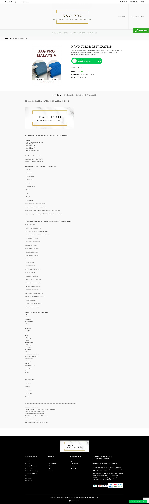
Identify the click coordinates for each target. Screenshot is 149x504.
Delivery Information (31, 466)
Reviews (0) (69, 95)
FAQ (26, 475)
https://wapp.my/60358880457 (34, 161)
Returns (72, 466)
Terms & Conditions (31, 473)
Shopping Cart (133, 1)
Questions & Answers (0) (86, 95)
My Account (123, 1)
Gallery (27, 461)
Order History (74, 463)
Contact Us (28, 480)
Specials (50, 468)
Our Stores (28, 478)
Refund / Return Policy (31, 471)
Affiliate (50, 466)
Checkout (141, 1)
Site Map (50, 471)
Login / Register (121, 16)
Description (57, 95)
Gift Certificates (52, 463)
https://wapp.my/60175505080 (34, 159)
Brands (50, 461)
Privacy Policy (29, 468)
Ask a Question (77, 67)
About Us (27, 463)
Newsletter (73, 468)
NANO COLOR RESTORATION (20, 38)
